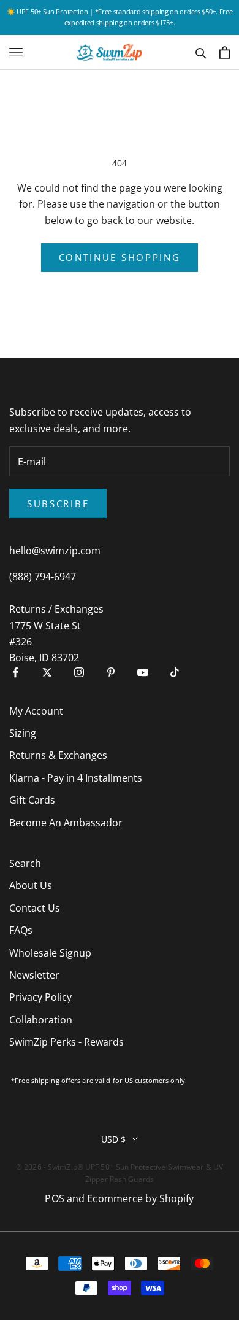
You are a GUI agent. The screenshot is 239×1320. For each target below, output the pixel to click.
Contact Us (34, 908)
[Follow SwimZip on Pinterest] (111, 672)
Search (25, 863)
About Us (30, 885)
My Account (36, 711)
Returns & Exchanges (58, 755)
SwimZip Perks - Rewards (66, 1042)
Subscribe (58, 503)
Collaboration (40, 1020)
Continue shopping (120, 257)
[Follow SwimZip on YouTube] (143, 672)
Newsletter (34, 975)
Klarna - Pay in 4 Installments (75, 778)
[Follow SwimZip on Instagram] (79, 672)
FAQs (20, 930)
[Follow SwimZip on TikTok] (175, 672)
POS (54, 1198)
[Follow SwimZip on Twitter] (47, 672)
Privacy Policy (40, 997)
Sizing (22, 733)
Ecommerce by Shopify (140, 1198)
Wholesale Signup (50, 953)
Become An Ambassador (66, 822)
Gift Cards (32, 800)
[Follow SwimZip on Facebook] (15, 672)
